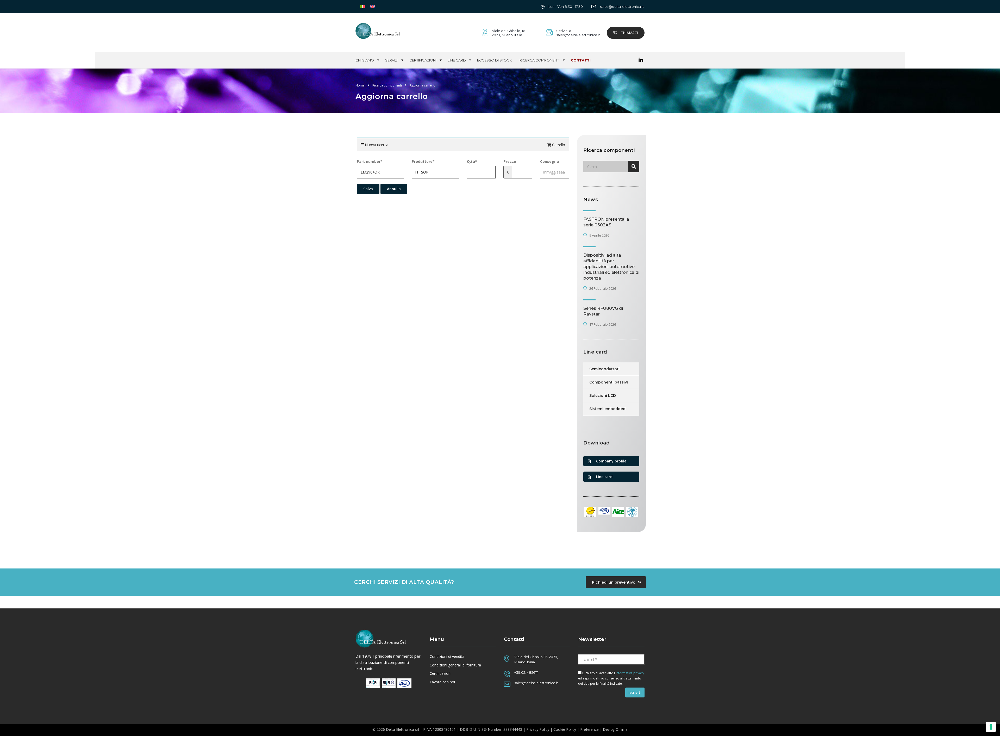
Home (360, 85)
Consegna (549, 161)
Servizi (391, 60)
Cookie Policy (564, 729)
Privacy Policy (537, 729)
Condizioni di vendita (447, 656)
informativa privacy (630, 673)
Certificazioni (422, 60)
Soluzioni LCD (602, 395)
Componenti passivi (608, 382)
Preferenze (589, 729)
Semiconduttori (604, 369)
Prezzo (509, 161)
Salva (368, 188)
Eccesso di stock (494, 60)
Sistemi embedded (607, 408)
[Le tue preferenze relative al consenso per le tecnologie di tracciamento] (991, 727)
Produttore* (423, 161)
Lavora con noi (442, 682)
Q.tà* (472, 161)
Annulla (394, 188)
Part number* (370, 161)
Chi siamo (364, 60)
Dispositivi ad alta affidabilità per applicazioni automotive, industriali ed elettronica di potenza (611, 267)
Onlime (622, 729)
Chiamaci (629, 32)
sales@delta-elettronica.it (622, 6)
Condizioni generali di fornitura (455, 665)
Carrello (558, 144)
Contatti (581, 60)
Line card (457, 60)
